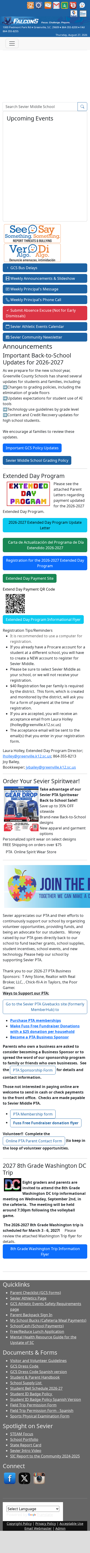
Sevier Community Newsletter (35, 337)
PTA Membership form (33, 1114)
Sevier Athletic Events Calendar (36, 326)
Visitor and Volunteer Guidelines (38, 1360)
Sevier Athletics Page (28, 1298)
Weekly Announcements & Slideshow (42, 278)
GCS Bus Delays (23, 267)
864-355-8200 (70, 27)
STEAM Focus (21, 1433)
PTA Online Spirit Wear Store (31, 851)
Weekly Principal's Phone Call (35, 299)
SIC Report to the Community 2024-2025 (45, 1456)
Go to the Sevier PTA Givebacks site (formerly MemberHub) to (45, 1006)
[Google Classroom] (64, 4)
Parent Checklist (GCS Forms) (35, 1292)
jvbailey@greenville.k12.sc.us (51, 767)
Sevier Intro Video (25, 1450)
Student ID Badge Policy (31, 1393)
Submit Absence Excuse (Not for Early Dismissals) (41, 313)
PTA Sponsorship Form (33, 1070)
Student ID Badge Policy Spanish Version (45, 1399)
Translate (45, 1514)
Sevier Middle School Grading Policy (37, 460)
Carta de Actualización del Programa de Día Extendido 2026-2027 (45, 545)
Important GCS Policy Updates (32, 447)
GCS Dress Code (24, 1366)
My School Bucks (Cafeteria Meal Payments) (48, 1320)
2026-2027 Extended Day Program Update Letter (45, 525)
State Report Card (25, 1445)
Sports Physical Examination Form (39, 1416)
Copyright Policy (19, 1523)
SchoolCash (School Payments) (37, 1325)
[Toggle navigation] (12, 43)
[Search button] (82, 106)
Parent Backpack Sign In (31, 1314)
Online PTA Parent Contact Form (34, 1140)
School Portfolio (24, 1439)
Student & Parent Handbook (35, 1377)
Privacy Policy (45, 1523)
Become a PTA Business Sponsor (39, 1037)
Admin (60, 1528)
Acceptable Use (71, 1523)
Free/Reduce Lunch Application (37, 1331)
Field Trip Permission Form (33, 1405)
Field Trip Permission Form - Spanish (41, 1410)
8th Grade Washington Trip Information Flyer (45, 1251)
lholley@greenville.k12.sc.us (27, 756)
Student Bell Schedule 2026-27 (36, 1388)
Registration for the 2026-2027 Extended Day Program (45, 563)
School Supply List (26, 1382)
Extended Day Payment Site (30, 578)
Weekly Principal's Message (33, 289)
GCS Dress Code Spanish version (38, 1371)
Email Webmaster (38, 1528)
